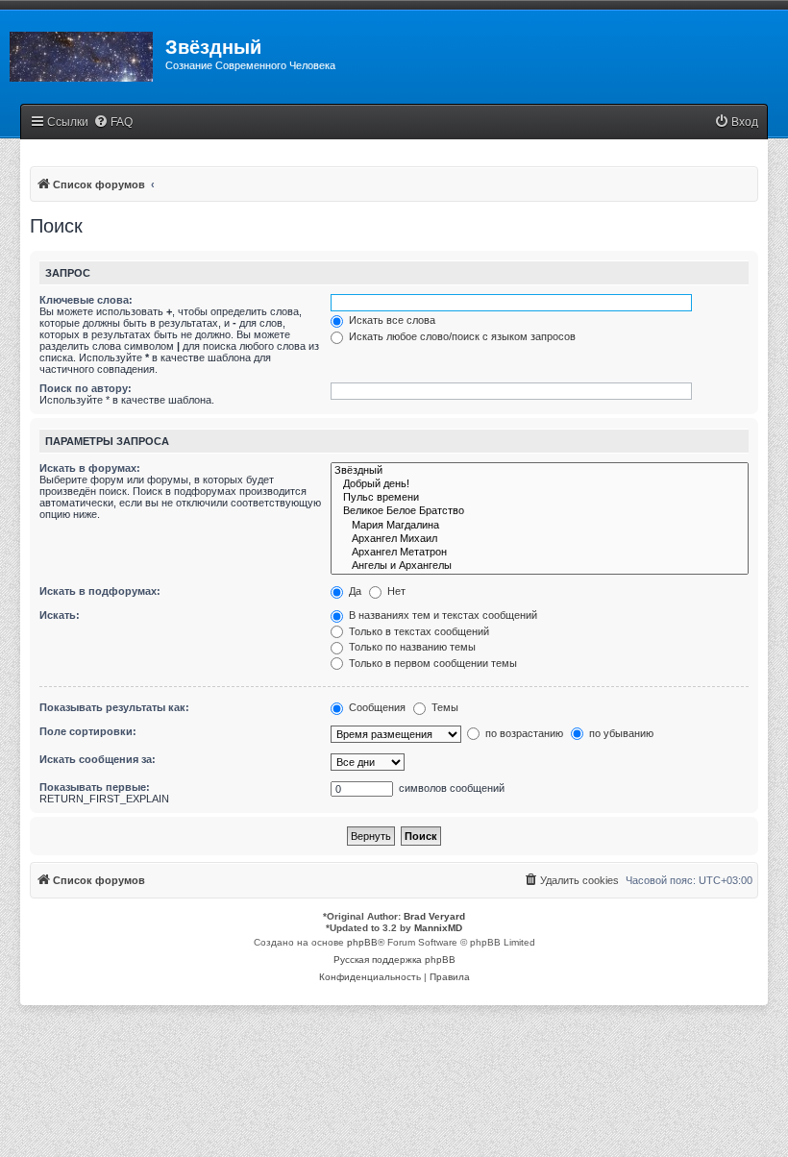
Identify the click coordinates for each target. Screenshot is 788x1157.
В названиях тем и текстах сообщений (441, 615)
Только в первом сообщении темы (431, 663)
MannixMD (438, 928)
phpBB (362, 942)
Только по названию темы (411, 646)
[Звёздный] (539, 471)
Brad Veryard (434, 916)
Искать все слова (390, 320)
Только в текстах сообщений (417, 631)
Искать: (59, 615)
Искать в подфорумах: (99, 591)
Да (353, 591)
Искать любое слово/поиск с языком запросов (461, 336)
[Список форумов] (82, 53)
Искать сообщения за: (97, 759)
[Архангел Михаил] (539, 539)
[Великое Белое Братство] (539, 511)
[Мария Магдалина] (539, 525)
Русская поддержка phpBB (394, 959)
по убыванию (619, 733)
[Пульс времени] (539, 498)
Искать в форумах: (89, 468)
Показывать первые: (94, 787)
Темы (443, 707)
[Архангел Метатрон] (539, 552)
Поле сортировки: (87, 731)
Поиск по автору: (85, 388)
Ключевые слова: (86, 300)
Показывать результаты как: (114, 707)
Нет (395, 591)
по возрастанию (522, 733)
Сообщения (376, 707)
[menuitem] (113, 122)
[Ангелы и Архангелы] (539, 566)
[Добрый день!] (539, 484)
